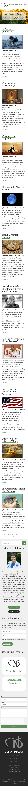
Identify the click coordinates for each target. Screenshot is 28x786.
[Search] (24, 543)
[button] (25, 4)
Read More (5, 76)
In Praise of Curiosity (8, 30)
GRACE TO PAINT (14, 758)
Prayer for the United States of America (10, 391)
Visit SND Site (14, 671)
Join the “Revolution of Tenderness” (13, 340)
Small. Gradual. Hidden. (10, 236)
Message (3, 708)
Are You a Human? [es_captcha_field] (13, 639)
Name (2, 696)
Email (2, 702)
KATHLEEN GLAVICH (14, 755)
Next (13, 536)
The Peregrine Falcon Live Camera (13, 490)
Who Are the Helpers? (8, 137)
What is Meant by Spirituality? (11, 84)
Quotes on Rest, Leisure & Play (10, 440)
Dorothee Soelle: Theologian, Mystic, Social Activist (12, 289)
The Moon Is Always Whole (13, 188)
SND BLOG (14, 761)
